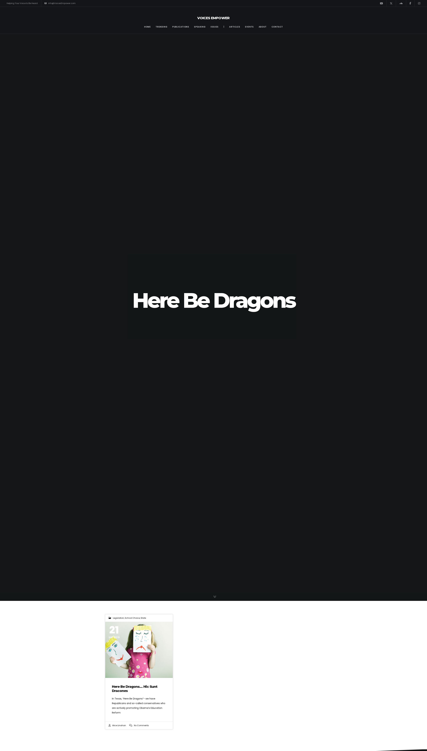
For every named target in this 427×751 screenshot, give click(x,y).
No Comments (141, 725)
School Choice (132, 618)
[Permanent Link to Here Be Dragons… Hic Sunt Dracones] (139, 650)
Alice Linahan (119, 725)
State (143, 618)
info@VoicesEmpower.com (62, 3)
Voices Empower (213, 18)
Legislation (118, 618)
